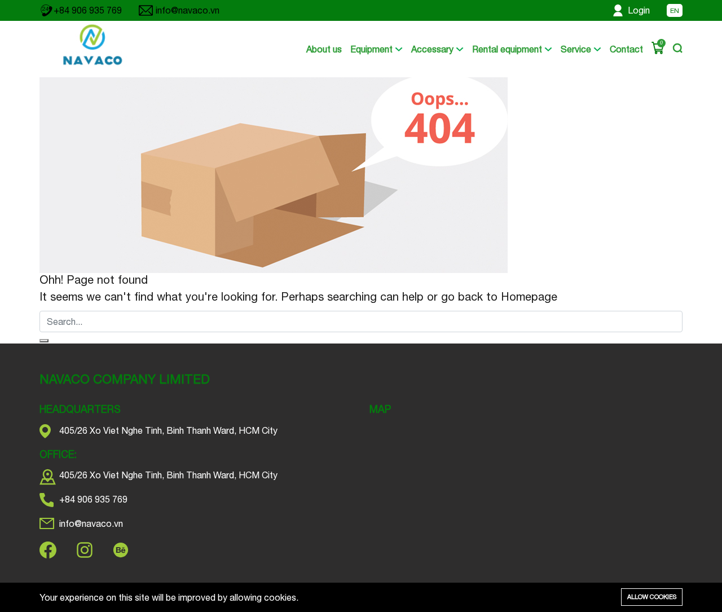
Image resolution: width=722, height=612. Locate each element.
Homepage (527, 296)
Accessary (433, 49)
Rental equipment (508, 49)
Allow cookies (651, 596)
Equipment (372, 49)
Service (577, 49)
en (674, 11)
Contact (626, 49)
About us (324, 49)
